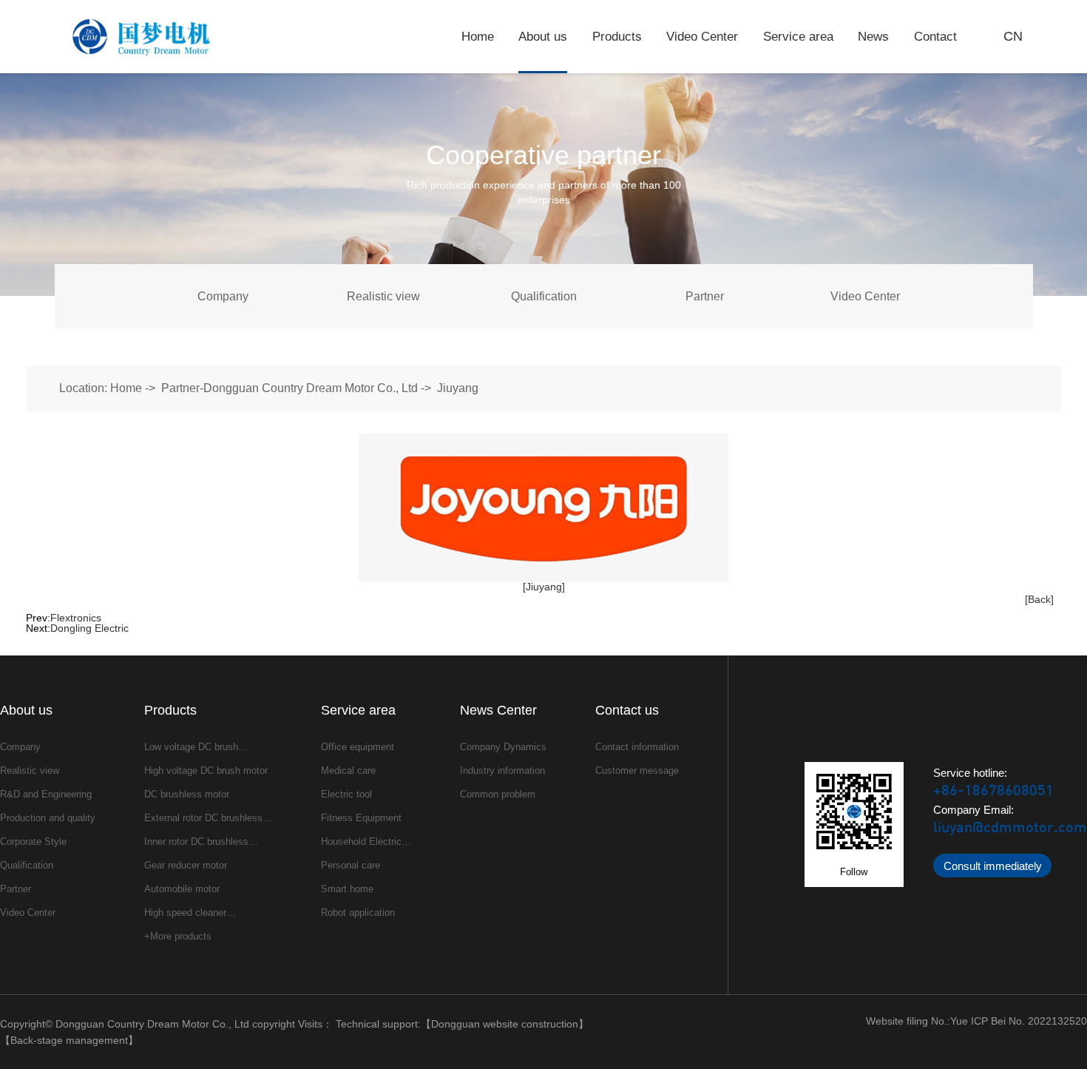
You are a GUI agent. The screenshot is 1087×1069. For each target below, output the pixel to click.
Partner (704, 296)
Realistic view (383, 296)
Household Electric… (366, 841)
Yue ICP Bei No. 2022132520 (1018, 1021)
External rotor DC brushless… (208, 817)
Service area (798, 37)
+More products (177, 936)
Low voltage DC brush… (196, 746)
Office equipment (357, 746)
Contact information (637, 746)
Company (222, 296)
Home (477, 37)
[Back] (1039, 599)
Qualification (544, 296)
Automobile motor (182, 888)
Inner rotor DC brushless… (201, 841)
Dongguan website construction (504, 1024)
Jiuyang (457, 388)
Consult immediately (993, 866)
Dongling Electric (89, 628)
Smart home (347, 888)
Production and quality (47, 817)
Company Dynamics (503, 746)
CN (1013, 36)
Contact (935, 37)
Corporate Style (33, 841)
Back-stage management (69, 1040)
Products (617, 37)
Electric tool (346, 794)
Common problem (497, 794)
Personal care (350, 865)
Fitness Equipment (361, 817)
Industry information (502, 770)
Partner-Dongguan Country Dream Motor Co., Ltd (289, 388)
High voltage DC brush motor (206, 770)
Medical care (348, 770)
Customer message (637, 770)
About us (542, 37)
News (873, 37)
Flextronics (75, 618)
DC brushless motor (186, 794)
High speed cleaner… (190, 912)
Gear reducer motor (185, 865)
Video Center (702, 37)
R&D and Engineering (46, 794)
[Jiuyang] (544, 587)
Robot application (358, 912)
